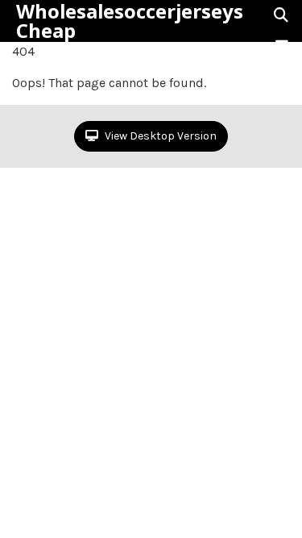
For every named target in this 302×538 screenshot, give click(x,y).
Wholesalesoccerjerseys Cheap (129, 21)
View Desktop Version (159, 136)
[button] (281, 46)
